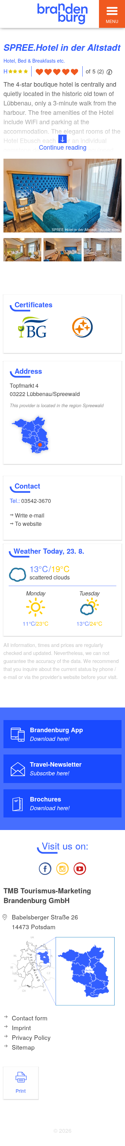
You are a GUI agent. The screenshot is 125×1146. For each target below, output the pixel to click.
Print (21, 1090)
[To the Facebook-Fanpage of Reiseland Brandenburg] (44, 868)
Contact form (30, 1017)
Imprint (21, 1027)
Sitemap (23, 1047)
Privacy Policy (31, 1037)
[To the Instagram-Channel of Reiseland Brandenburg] (62, 868)
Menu (112, 21)
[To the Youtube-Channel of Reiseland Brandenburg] (80, 868)
